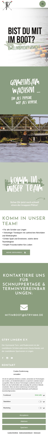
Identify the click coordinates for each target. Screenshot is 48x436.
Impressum (37, 433)
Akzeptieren (24, 415)
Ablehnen (24, 421)
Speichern (24, 427)
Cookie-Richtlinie (13, 433)
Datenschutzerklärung (26, 433)
